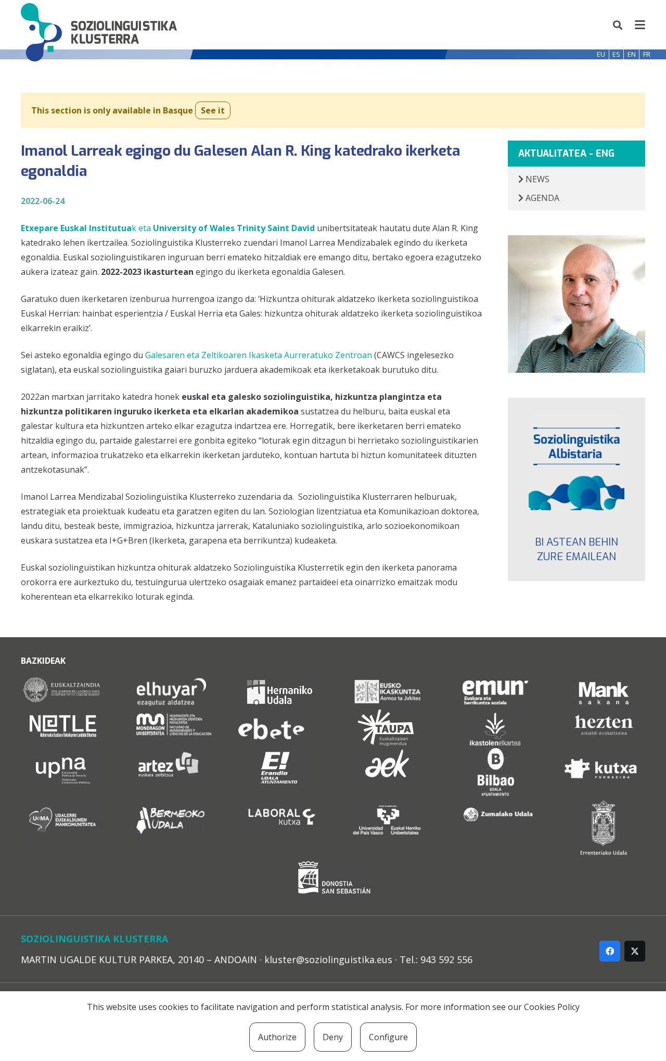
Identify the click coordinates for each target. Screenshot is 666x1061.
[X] (634, 951)
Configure (388, 1037)
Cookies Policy (552, 1007)
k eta (86, 228)
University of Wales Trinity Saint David (234, 228)
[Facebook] (609, 951)
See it (213, 110)
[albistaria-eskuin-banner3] (576, 462)
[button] (618, 25)
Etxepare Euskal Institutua (76, 228)
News (536, 179)
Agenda (541, 198)
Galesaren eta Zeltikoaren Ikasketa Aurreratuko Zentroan (258, 355)
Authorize (277, 1037)
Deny (333, 1037)
